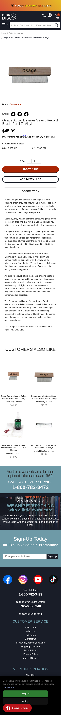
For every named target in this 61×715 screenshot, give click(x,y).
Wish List (30, 631)
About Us (30, 675)
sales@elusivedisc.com (30, 614)
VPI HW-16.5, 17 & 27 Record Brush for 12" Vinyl (44, 446)
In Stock (14, 143)
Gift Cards (31, 635)
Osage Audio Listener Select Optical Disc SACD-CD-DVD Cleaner (14, 447)
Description (30, 191)
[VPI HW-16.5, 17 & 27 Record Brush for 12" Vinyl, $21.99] (44, 425)
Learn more (9, 687)
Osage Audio (15, 104)
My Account (30, 627)
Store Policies (31, 650)
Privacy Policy (30, 654)
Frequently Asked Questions (30, 643)
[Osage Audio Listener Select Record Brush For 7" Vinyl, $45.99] (13, 376)
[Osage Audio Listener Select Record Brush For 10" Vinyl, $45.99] (44, 376)
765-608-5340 (30, 606)
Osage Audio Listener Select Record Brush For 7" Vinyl (14, 397)
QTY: (22, 161)
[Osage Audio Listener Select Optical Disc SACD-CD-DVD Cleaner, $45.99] (13, 425)
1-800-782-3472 (30, 487)
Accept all (25, 693)
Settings (25, 701)
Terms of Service (30, 658)
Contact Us (30, 639)
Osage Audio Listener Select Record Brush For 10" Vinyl (44, 397)
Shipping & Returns (30, 646)
